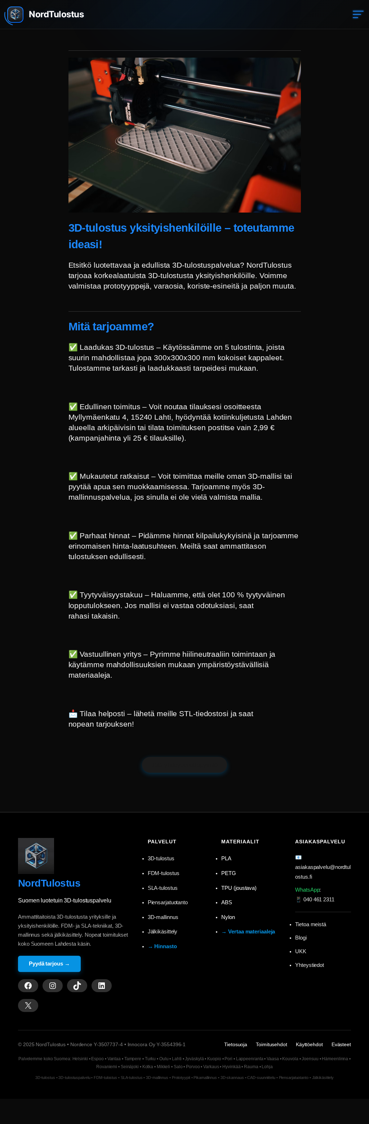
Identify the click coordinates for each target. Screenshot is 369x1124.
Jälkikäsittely (163, 932)
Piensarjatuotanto (168, 902)
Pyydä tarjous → (49, 964)
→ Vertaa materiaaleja (248, 932)
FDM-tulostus (163, 873)
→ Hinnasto (162, 946)
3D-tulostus (161, 858)
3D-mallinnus (163, 917)
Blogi (301, 938)
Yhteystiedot (309, 965)
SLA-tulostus (163, 888)
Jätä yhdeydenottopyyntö (184, 764)
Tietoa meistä (310, 924)
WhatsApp (307, 890)
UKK (300, 951)
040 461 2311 (318, 899)
